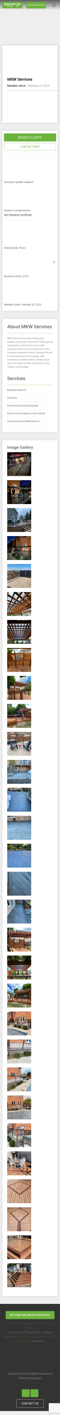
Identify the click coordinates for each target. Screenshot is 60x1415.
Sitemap (47, 1332)
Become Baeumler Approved (30, 1315)
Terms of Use (15, 1332)
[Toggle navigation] (54, 5)
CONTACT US (30, 1403)
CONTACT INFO (30, 146)
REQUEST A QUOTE (30, 137)
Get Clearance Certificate (18, 214)
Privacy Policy (33, 1332)
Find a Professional (36, 5)
